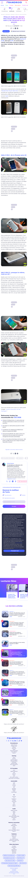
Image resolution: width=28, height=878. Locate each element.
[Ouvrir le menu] (2, 2)
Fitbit (14, 826)
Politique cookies (18, 548)
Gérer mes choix (14, 553)
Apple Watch (14, 825)
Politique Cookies (14, 871)
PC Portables (14, 768)
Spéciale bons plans (9, 498)
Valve (14, 765)
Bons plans (18, 5)
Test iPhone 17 (20, 858)
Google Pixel (14, 746)
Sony (14, 802)
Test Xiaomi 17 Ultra (10, 860)
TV (14, 795)
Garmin (14, 827)
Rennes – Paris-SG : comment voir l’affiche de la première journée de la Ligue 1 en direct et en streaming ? (17, 712)
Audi (14, 782)
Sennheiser (14, 817)
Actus (2, 5)
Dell (14, 772)
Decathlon (14, 847)
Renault (14, 789)
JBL (14, 813)
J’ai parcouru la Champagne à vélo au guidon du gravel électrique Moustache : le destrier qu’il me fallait (16, 692)
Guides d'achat (12, 631)
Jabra (14, 812)
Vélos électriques (14, 844)
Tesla (14, 791)
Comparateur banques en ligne (9, 863)
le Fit (11, 40)
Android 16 (19, 860)
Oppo (14, 749)
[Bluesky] (21, 740)
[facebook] (15, 481)
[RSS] (13, 740)
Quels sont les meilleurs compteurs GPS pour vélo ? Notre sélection (15, 633)
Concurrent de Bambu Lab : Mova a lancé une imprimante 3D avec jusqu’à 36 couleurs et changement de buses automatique (14, 435)
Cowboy (14, 846)
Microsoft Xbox (14, 761)
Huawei (14, 747)
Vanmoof (14, 853)
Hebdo (23, 495)
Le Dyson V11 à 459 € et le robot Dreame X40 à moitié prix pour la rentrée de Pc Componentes (12, 596)
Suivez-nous (6, 31)
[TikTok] (19, 740)
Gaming (14, 755)
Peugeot (14, 788)
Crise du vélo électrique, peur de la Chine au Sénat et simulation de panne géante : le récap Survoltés (17, 614)
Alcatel (12, 14)
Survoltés (11, 611)
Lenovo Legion (14, 759)
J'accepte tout (15, 550)
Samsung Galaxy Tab (14, 840)
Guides (11, 5)
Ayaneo (14, 758)
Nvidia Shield (14, 763)
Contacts (14, 870)
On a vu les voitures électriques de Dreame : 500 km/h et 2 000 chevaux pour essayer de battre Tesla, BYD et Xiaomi (14, 441)
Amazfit (14, 824)
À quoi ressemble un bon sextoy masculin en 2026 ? (17, 643)
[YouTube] (15, 740)
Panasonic (14, 799)
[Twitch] (17, 740)
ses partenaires (18, 542)
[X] (6, 740)
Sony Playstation (14, 764)
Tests (6, 5)
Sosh (6, 96)
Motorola (14, 748)
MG (14, 787)
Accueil (2, 14)
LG (14, 797)
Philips (14, 800)
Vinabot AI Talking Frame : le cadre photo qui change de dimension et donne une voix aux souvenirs (13, 422)
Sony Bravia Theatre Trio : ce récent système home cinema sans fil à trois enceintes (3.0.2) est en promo (16, 702)
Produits (11, 670)
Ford (14, 786)
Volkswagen (14, 792)
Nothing (14, 815)
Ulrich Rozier (10, 463)
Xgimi (14, 804)
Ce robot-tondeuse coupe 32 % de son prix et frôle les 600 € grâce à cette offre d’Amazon (16, 624)
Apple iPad (14, 835)
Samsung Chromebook (14, 778)
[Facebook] (11, 740)
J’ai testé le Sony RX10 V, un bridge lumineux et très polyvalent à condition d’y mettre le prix (15, 653)
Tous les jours (7, 495)
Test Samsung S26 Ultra (14, 865)
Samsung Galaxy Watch (14, 830)
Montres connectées (14, 822)
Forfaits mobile (20, 855)
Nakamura (14, 850)
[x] (7, 481)
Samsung (14, 801)
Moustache (14, 849)
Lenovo (14, 773)
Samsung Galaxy (14, 750)
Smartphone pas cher (9, 858)
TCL (14, 803)
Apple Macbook (14, 771)
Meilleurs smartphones (9, 855)
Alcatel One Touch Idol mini (10, 91)
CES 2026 (17, 417)
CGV (14, 874)
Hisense (14, 796)
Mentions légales (14, 868)
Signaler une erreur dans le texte (14, 449)
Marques (8, 14)
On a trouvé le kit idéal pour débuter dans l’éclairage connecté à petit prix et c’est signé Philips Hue (16, 663)
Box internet (23, 863)
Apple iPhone (14, 744)
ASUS (14, 757)
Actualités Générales (8, 458)
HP (14, 776)
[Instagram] (9, 740)
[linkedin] (12, 481)
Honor (14, 774)
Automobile (14, 781)
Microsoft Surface (14, 777)
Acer (14, 770)
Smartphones (14, 743)
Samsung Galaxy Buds (14, 816)
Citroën (14, 785)
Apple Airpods (14, 810)
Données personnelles (14, 872)
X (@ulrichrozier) (11, 479)
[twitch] (10, 481)
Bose (14, 811)
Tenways (14, 851)
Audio (14, 808)
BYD (14, 784)
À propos (14, 869)
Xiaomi (14, 753)
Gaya (14, 848)
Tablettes (14, 834)
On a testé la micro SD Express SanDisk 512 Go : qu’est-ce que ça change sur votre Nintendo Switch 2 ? (17, 673)
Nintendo (14, 762)
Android (20, 458)
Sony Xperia (14, 751)
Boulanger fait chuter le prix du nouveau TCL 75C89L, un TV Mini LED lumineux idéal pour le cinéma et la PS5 (17, 682)
